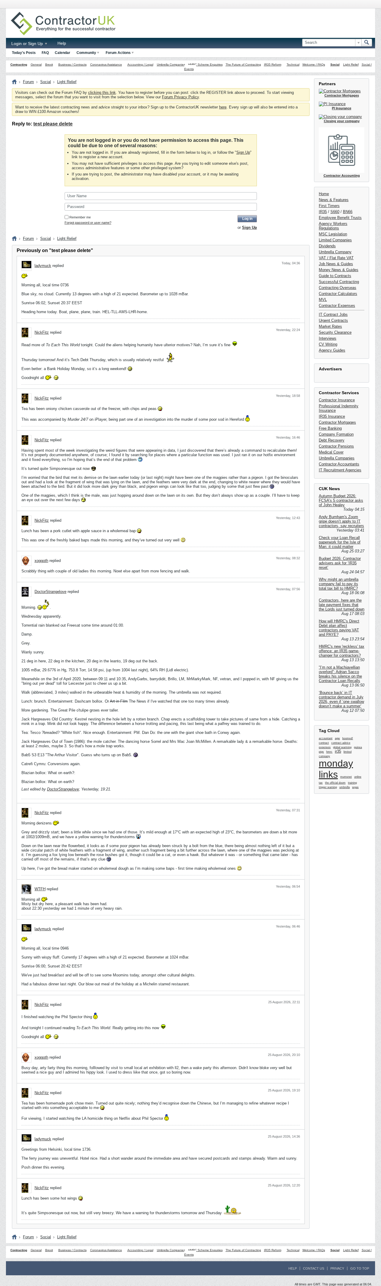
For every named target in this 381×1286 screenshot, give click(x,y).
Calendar (62, 53)
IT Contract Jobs (333, 314)
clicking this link (102, 92)
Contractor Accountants (339, 464)
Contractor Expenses (337, 305)
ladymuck (43, 265)
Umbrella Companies (171, 64)
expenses (325, 747)
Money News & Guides (338, 270)
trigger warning (328, 787)
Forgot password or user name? (88, 222)
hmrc (329, 751)
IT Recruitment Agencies (340, 470)
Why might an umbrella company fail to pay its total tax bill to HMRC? (338, 584)
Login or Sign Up (27, 43)
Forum (28, 82)
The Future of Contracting (243, 64)
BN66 (347, 211)
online (357, 776)
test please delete (53, 123)
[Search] (366, 42)
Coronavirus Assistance (106, 64)
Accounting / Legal (140, 64)
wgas (355, 787)
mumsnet (346, 776)
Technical (293, 64)
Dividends (327, 246)
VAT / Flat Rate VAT (336, 258)
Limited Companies (335, 240)
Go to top (359, 1268)
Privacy (337, 1268)
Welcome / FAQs (313, 64)
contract (324, 742)
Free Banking (330, 428)
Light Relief (351, 64)
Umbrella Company (335, 252)
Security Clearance (335, 332)
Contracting (18, 64)
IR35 (323, 211)
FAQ (45, 53)
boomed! (347, 738)
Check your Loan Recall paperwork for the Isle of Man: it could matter (339, 542)
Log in (247, 219)
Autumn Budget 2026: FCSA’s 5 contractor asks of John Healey (341, 500)
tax (321, 782)
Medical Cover (331, 452)
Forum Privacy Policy (180, 97)
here (223, 107)
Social (335, 64)
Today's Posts (24, 53)
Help (61, 43)
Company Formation (336, 434)
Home (324, 194)
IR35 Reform (272, 64)
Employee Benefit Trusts (340, 217)
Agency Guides (332, 350)
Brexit (49, 64)
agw (337, 738)
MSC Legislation (333, 234)
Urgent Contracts (333, 320)
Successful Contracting (339, 281)
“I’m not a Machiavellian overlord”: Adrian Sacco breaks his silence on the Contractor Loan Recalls (340, 674)
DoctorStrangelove (50, 591)
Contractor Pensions (336, 446)
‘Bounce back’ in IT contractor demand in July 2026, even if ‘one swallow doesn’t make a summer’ (341, 699)
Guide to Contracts (335, 276)
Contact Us (313, 1268)
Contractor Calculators (338, 293)
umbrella (344, 787)
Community (86, 53)
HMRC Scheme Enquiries (205, 64)
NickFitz (42, 332)
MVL (323, 299)
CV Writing (328, 344)
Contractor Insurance (337, 400)
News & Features (334, 200)
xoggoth (41, 560)
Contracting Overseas (337, 287)
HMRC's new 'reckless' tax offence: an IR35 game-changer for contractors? (341, 651)
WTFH (40, 889)
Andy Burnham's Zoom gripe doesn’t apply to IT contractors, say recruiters (341, 521)
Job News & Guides (336, 264)
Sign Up (243, 152)
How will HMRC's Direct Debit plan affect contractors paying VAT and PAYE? (339, 628)
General (36, 64)
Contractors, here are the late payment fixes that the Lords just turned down (341, 604)
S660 (334, 211)
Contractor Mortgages (337, 422)
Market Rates (330, 326)
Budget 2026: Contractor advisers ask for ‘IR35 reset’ (340, 563)
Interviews (327, 338)
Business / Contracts (72, 64)
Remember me (80, 217)
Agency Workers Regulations (333, 225)
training (352, 782)
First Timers (329, 206)
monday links (336, 769)
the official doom (335, 782)
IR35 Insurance (332, 416)
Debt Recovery (331, 440)
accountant (325, 738)
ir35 (338, 751)
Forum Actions (118, 53)
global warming (342, 747)
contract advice (340, 742)
